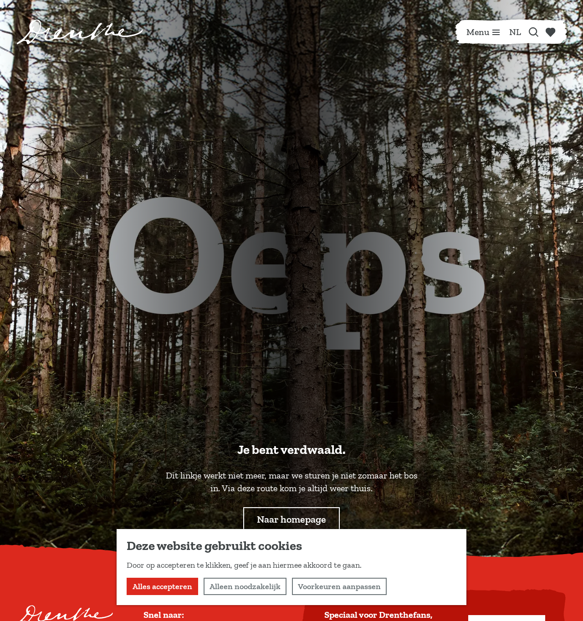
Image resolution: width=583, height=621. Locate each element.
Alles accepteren (162, 586)
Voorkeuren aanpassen (339, 586)
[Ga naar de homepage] (79, 32)
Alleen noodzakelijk (245, 586)
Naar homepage (291, 519)
